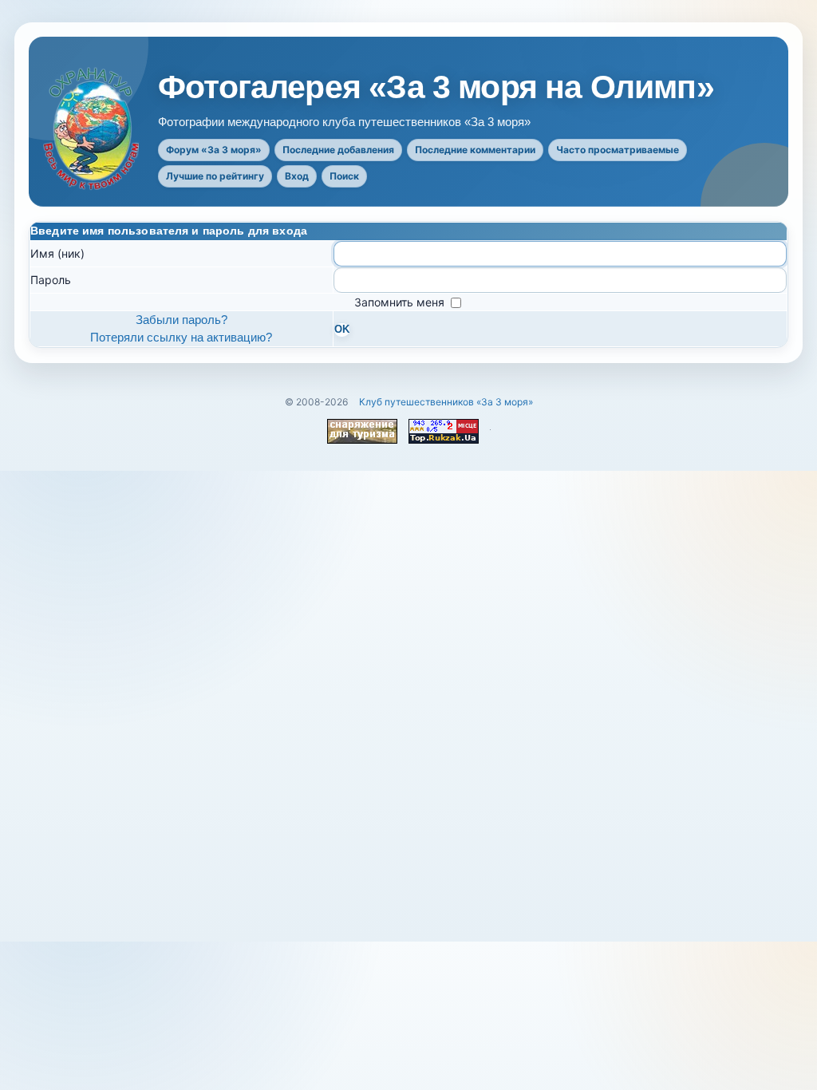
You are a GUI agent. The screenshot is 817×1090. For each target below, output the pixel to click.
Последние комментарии (475, 150)
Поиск (344, 176)
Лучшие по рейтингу (215, 176)
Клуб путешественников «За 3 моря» (446, 402)
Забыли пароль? (181, 319)
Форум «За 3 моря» (214, 150)
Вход (297, 176)
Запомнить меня (401, 302)
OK (341, 329)
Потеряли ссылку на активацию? (181, 337)
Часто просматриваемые (617, 150)
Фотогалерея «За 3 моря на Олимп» (436, 87)
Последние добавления (338, 150)
